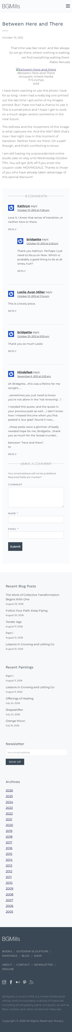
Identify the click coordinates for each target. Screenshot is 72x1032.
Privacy (58, 1021)
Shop (38, 955)
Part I (9, 633)
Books (7, 951)
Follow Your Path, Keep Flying (26, 610)
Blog (26, 955)
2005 (9, 911)
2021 (9, 819)
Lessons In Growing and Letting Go (30, 644)
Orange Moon (15, 721)
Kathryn (23, 206)
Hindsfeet (24, 372)
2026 (9, 790)
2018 (9, 836)
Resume (8, 969)
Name (13, 513)
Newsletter (43, 964)
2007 (9, 900)
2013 (9, 865)
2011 (9, 877)
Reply (12, 229)
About (7, 964)
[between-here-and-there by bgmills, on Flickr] (36, 69)
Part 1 (9, 676)
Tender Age (14, 622)
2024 (9, 802)
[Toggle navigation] (66, 6)
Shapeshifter (14, 710)
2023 (9, 808)
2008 (9, 894)
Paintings (9, 955)
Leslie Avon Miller (31, 292)
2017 (9, 842)
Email (13, 529)
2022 (9, 813)
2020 (9, 825)
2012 (9, 871)
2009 (9, 888)
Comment (15, 484)
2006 (9, 906)
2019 (9, 831)
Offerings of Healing (19, 698)
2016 (9, 848)
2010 (9, 883)
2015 (9, 854)
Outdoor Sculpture (32, 951)
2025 (9, 796)
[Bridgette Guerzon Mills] (11, 6)
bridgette (34, 239)
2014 (9, 860)
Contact (23, 964)
